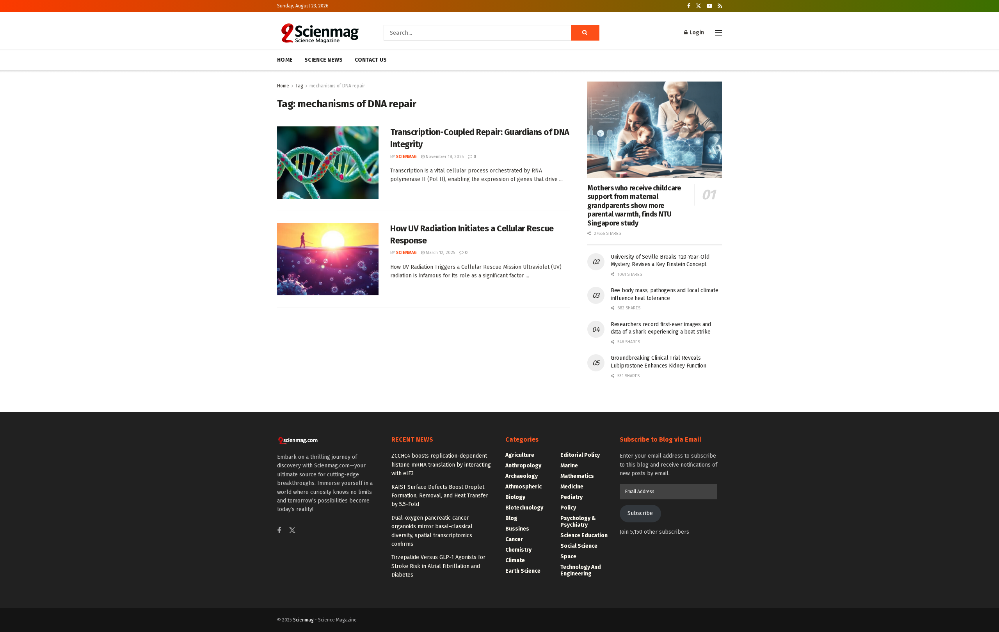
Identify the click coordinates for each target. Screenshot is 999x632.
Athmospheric (523, 486)
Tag (299, 86)
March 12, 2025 (440, 252)
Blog (511, 518)
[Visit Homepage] (319, 33)
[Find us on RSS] (720, 6)
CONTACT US (371, 60)
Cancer (514, 539)
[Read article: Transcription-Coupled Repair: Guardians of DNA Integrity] (328, 162)
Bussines (517, 528)
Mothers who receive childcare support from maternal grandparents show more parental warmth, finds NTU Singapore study (634, 205)
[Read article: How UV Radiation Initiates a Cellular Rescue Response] (328, 259)
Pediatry (571, 497)
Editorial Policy (580, 455)
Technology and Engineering (580, 570)
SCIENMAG (406, 156)
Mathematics (577, 476)
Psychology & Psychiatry (578, 521)
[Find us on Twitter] (698, 6)
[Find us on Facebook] (688, 6)
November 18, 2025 (444, 156)
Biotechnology (524, 507)
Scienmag (303, 620)
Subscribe (640, 513)
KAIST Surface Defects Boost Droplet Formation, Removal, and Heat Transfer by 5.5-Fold (439, 496)
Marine (569, 465)
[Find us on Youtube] (709, 6)
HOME (285, 60)
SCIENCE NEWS (323, 60)
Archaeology (521, 476)
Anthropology (523, 465)
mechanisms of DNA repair (337, 86)
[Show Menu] (718, 33)
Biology (515, 497)
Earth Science (522, 571)
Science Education (584, 535)
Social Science (578, 546)
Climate (515, 560)
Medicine (571, 486)
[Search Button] (585, 33)
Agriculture (519, 455)
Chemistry (518, 550)
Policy (568, 507)
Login (696, 32)
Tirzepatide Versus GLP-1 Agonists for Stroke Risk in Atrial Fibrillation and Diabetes (438, 566)
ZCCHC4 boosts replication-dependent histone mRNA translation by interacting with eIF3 (441, 465)
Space (568, 556)
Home (283, 86)
